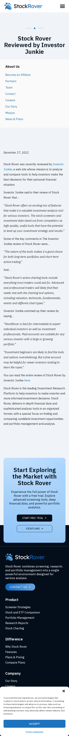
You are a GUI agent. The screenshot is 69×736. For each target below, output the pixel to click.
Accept (34, 723)
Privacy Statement (34, 731)
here (27, 380)
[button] (63, 691)
